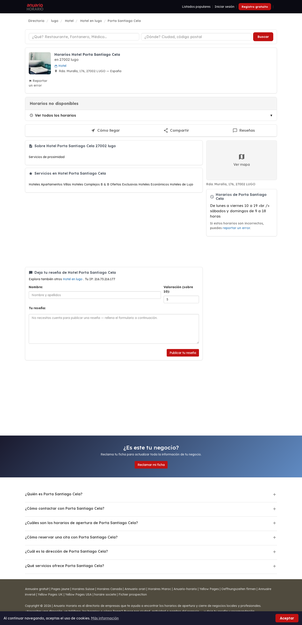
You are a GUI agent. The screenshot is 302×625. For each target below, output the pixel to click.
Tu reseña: (37, 308)
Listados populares (196, 7)
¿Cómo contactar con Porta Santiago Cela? (64, 508)
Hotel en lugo (73, 279)
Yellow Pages (209, 589)
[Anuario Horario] (34, 7)
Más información (105, 618)
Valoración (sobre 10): (178, 289)
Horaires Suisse (83, 589)
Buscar (263, 37)
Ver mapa (241, 164)
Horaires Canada (109, 589)
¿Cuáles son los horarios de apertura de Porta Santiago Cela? (81, 523)
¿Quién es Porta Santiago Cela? (53, 494)
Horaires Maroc (159, 589)
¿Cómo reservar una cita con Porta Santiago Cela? (71, 537)
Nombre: (36, 287)
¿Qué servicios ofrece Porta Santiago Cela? (64, 565)
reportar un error (236, 228)
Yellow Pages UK (50, 594)
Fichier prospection (133, 594)
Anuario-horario (185, 589)
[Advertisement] (114, 230)
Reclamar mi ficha (151, 465)
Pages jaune (60, 589)
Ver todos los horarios (55, 115)
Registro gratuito (255, 6)
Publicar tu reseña (183, 353)
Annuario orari (134, 589)
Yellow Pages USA (78, 594)
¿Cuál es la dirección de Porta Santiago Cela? (66, 551)
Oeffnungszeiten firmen (238, 589)
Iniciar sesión (224, 7)
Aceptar (287, 618)
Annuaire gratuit (37, 589)
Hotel (61, 66)
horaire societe (105, 594)
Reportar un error (38, 83)
